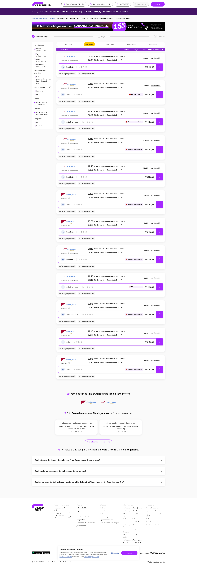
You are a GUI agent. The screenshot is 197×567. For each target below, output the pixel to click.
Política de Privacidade (54, 562)
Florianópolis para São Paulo (132, 543)
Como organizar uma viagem (109, 523)
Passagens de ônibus (40, 18)
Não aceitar (114, 553)
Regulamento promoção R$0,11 (154, 515)
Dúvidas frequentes (152, 508)
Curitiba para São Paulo (130, 519)
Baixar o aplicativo (83, 514)
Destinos (103, 508)
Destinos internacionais (153, 519)
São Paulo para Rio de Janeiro (132, 508)
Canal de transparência (153, 522)
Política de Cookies (69, 562)
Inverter (125, 12)
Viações (102, 514)
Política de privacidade (91, 557)
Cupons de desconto (106, 520)
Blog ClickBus (81, 520)
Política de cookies (66, 557)
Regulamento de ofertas (154, 511)
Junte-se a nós (81, 526)
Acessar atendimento (60, 515)
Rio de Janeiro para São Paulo (132, 522)
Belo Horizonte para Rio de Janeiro (131, 536)
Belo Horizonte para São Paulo (131, 515)
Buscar (158, 4)
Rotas (52, 18)
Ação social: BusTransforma (86, 523)
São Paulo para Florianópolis (132, 540)
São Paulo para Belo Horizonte (129, 526)
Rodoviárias (104, 511)
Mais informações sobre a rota (98, 442)
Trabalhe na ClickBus (83, 517)
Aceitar (129, 553)
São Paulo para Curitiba (130, 511)
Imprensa (80, 511)
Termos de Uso (83, 562)
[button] (156, 58)
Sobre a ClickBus (82, 508)
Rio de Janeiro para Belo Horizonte (130, 531)
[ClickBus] (41, 4)
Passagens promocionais (108, 517)
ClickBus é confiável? (152, 525)
